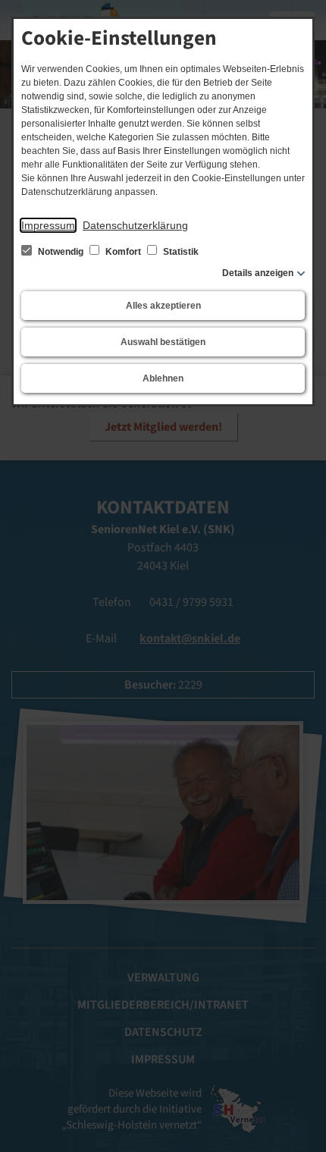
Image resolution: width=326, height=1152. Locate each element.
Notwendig (61, 251)
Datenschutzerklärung (135, 225)
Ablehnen (163, 378)
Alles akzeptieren (163, 305)
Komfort (123, 251)
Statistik (180, 251)
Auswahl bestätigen (163, 342)
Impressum (48, 225)
